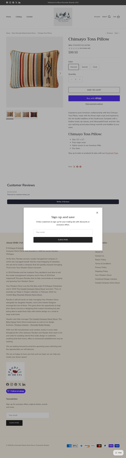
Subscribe (63, 240)
